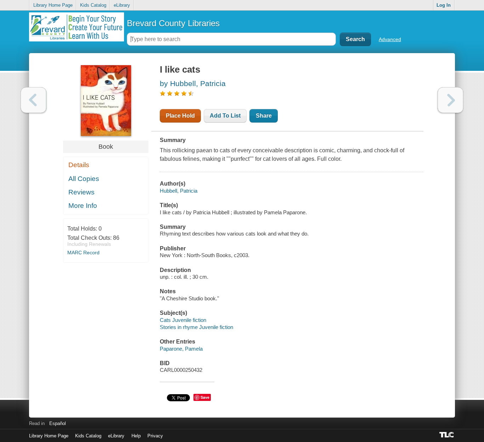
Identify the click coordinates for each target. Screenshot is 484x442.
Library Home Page (53, 5)
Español (57, 423)
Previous (33, 100)
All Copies (83, 178)
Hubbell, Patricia (178, 191)
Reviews (81, 192)
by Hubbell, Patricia (193, 83)
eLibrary (122, 5)
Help (136, 435)
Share (264, 116)
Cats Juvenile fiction (183, 320)
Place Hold (180, 116)
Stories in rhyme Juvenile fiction (196, 327)
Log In (444, 5)
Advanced (390, 39)
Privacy (155, 435)
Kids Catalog (93, 5)
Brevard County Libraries (173, 23)
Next (450, 100)
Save (205, 397)
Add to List (225, 116)
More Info (82, 205)
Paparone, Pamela (181, 349)
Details (78, 165)
